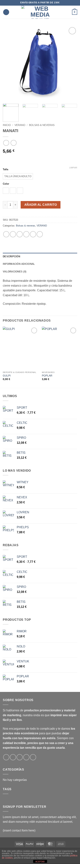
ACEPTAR (40, 861)
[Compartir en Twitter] (20, 234)
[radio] (18, 176)
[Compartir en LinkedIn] (40, 234)
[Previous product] (13, 143)
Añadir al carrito (40, 204)
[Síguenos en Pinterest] (33, 757)
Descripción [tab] (11, 256)
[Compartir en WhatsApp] (6, 234)
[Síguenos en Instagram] (13, 757)
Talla (5, 169)
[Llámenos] (26, 757)
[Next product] (6, 143)
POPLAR (47, 375)
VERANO (20, 125)
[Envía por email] (26, 234)
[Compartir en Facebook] (13, 234)
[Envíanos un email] (20, 757)
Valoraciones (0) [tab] (14, 271)
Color (6, 184)
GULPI (7, 375)
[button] (6, 12)
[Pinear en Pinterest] (33, 234)
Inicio (7, 125)
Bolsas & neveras (42, 125)
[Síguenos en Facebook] (6, 757)
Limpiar (73, 167)
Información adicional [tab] (19, 264)
